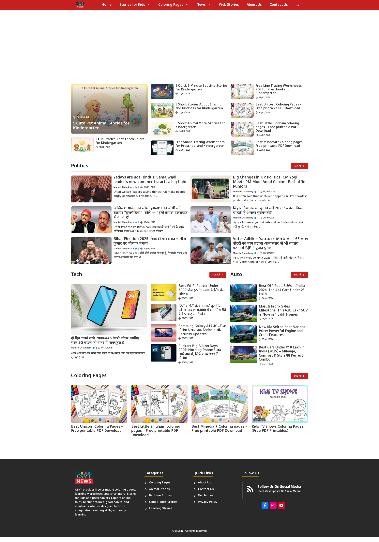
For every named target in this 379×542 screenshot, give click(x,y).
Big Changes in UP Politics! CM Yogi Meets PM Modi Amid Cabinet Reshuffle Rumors (269, 182)
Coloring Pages (170, 5)
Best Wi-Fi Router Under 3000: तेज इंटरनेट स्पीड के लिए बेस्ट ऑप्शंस (201, 290)
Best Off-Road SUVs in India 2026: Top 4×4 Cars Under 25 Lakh (282, 290)
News (201, 5)
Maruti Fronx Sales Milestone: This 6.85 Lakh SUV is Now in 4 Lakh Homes (283, 311)
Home (106, 5)
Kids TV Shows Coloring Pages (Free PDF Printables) (277, 428)
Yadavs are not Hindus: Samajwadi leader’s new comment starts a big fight (150, 180)
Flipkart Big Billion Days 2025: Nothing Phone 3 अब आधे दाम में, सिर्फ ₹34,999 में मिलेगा (199, 352)
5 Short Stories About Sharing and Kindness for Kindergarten (199, 107)
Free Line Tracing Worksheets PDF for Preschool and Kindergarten (279, 90)
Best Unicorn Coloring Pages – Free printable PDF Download (279, 107)
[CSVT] (80, 5)
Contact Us (279, 5)
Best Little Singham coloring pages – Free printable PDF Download (277, 127)
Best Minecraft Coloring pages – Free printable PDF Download (280, 144)
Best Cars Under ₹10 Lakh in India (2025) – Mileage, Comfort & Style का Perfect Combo (281, 354)
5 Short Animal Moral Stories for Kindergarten (200, 125)
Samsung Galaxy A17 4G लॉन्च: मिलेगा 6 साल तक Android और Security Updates (202, 330)
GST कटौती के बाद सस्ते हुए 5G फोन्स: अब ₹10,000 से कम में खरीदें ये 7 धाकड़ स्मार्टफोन (202, 310)
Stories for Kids (132, 5)
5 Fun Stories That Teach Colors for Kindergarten (120, 141)
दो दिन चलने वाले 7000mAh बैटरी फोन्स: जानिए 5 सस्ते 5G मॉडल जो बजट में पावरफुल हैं (106, 340)
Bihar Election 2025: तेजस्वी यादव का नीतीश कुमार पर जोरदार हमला (150, 241)
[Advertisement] (189, 50)
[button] (297, 5)
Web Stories (229, 5)
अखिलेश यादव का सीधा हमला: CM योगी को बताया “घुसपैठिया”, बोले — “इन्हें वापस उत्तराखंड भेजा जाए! (151, 213)
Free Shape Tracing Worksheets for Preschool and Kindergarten (200, 144)
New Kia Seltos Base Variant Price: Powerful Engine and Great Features (282, 331)
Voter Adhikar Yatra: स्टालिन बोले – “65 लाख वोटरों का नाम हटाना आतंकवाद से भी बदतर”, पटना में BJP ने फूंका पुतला (270, 244)
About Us (254, 5)
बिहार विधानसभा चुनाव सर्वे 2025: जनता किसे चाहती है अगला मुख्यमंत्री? (268, 210)
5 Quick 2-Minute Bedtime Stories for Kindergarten (201, 88)
